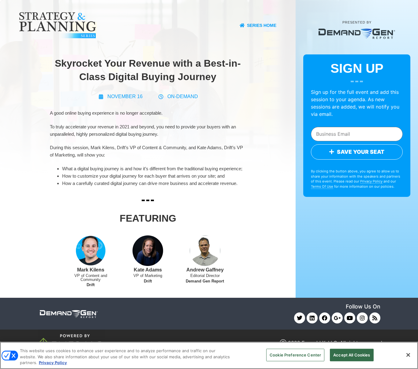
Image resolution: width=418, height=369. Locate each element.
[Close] (408, 355)
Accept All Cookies (351, 354)
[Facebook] (324, 317)
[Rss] (374, 317)
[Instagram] (362, 317)
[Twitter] (299, 317)
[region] (209, 355)
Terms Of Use (322, 186)
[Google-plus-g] (337, 317)
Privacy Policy (371, 181)
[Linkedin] (312, 317)
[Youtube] (349, 317)
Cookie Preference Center (295, 354)
